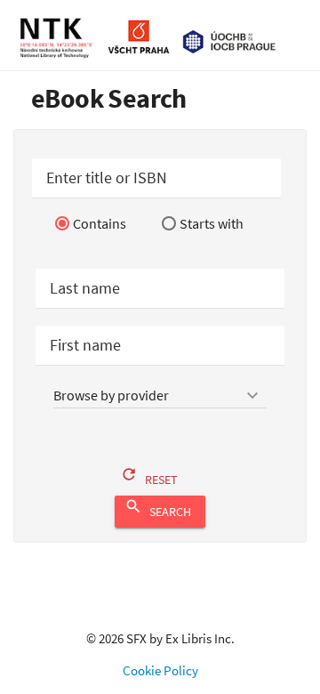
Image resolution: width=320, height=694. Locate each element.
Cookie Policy (160, 670)
